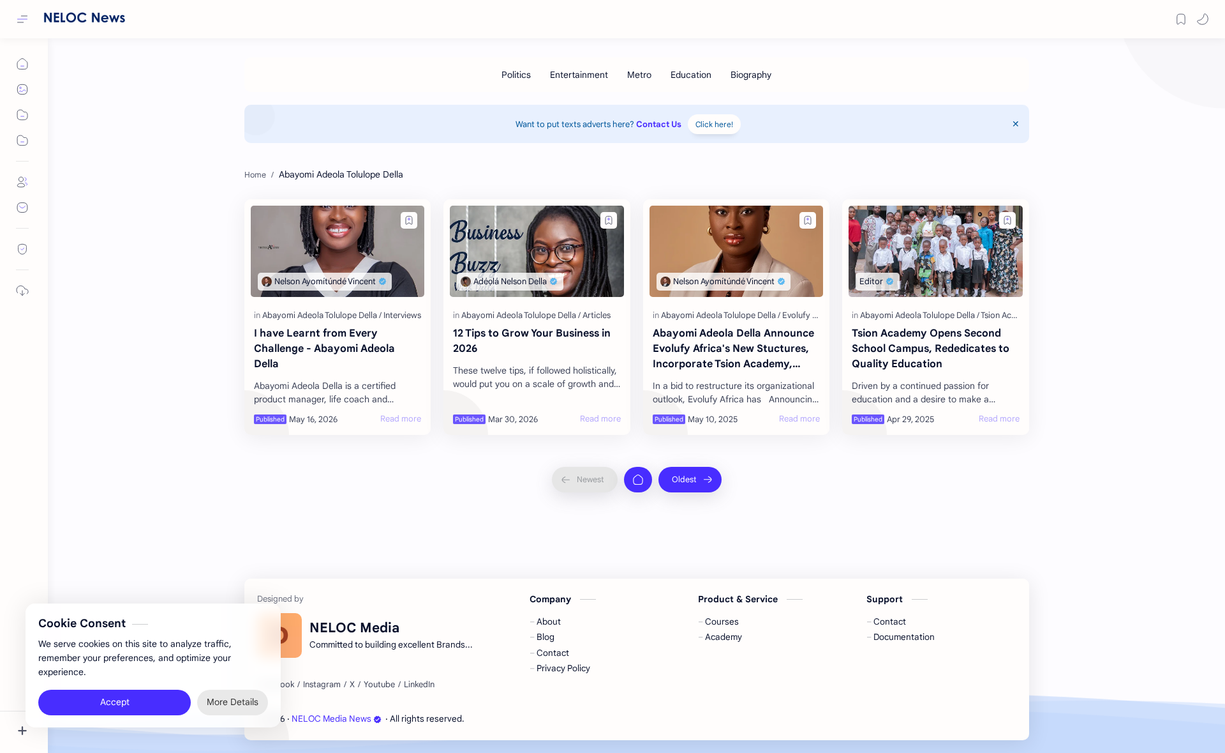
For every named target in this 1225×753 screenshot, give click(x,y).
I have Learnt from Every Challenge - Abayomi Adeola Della (324, 348)
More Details (232, 702)
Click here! (714, 124)
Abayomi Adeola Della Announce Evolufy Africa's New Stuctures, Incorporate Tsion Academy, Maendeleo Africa (733, 349)
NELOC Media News (331, 718)
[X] (352, 684)
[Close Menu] (1016, 124)
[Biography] (751, 75)
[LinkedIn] (419, 684)
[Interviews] (402, 315)
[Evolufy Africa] (808, 315)
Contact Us (658, 124)
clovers (535, 718)
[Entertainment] (579, 75)
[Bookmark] (1181, 19)
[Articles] (597, 315)
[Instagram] (322, 684)
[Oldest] (690, 479)
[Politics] (516, 75)
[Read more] (400, 419)
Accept (115, 702)
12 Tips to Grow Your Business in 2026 (532, 341)
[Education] (691, 75)
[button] (1202, 19)
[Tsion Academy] (1009, 315)
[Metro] (639, 75)
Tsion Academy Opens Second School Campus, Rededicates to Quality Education (930, 348)
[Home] (638, 479)
